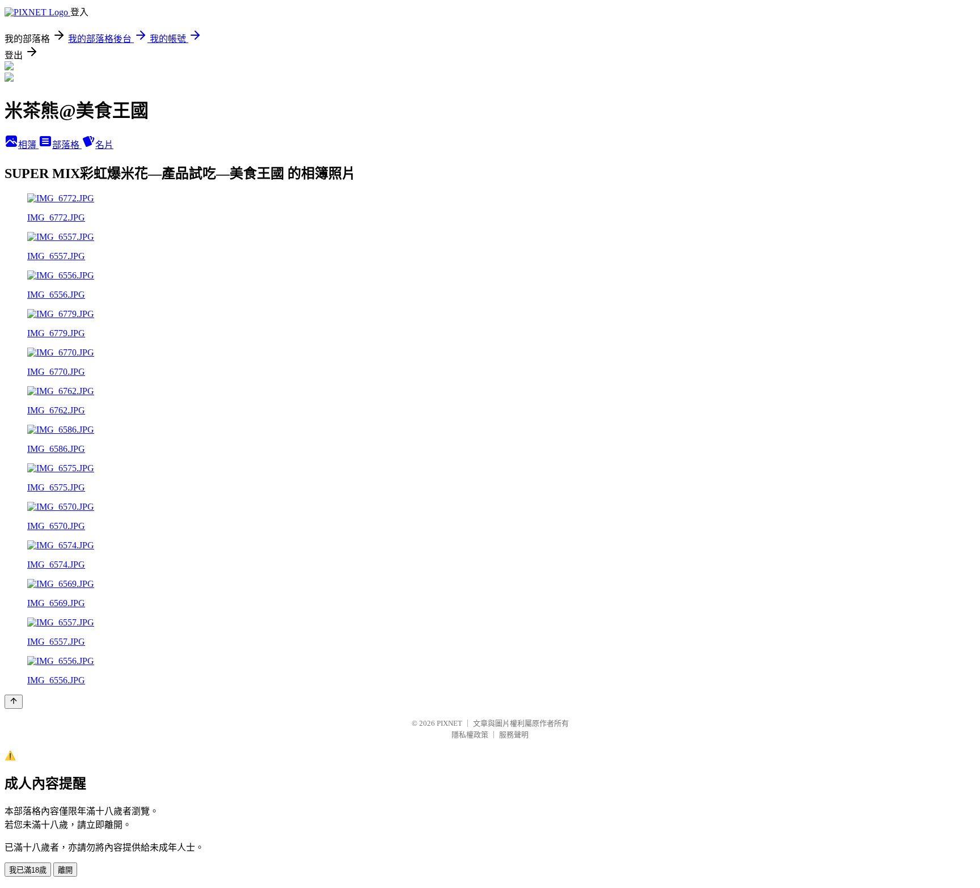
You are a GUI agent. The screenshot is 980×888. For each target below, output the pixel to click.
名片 (104, 145)
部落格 (67, 145)
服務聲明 (514, 734)
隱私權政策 (469, 734)
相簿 (28, 145)
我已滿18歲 (28, 870)
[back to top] (14, 702)
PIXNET (449, 723)
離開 (65, 870)
